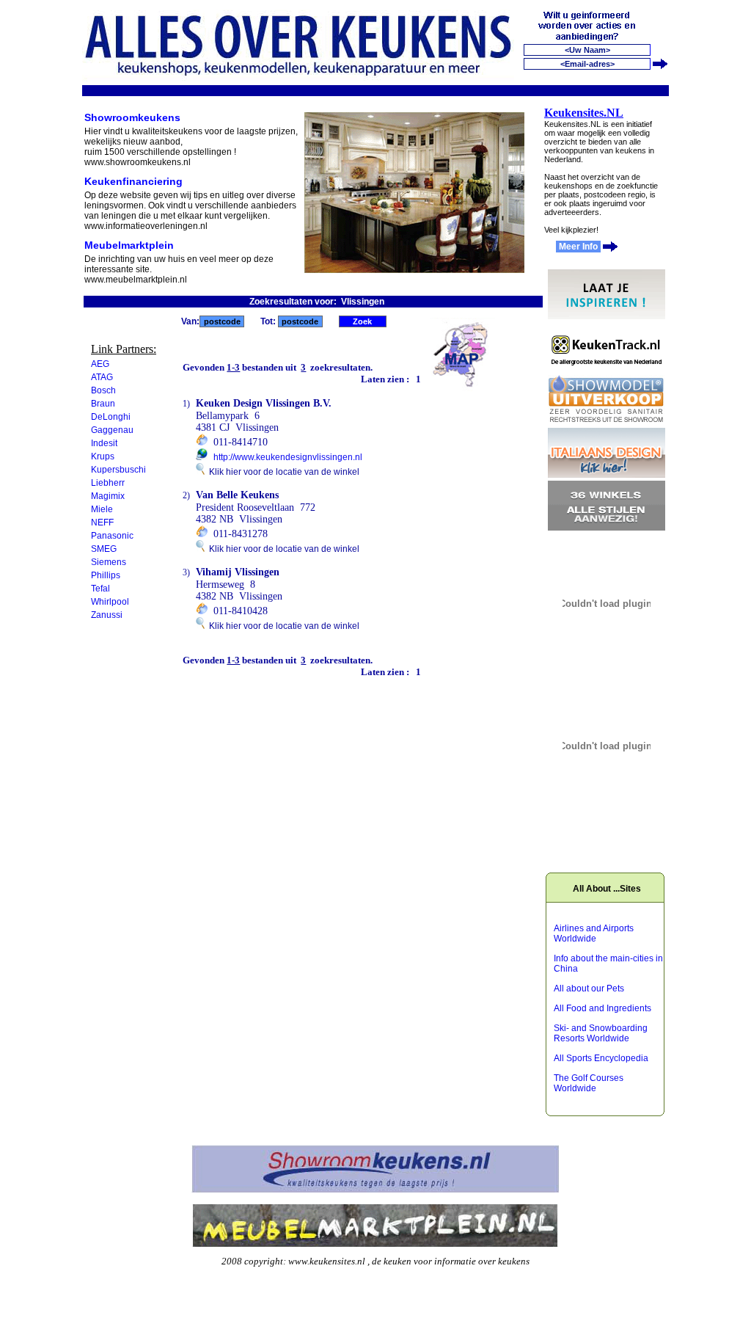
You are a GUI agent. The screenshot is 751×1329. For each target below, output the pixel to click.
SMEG (104, 549)
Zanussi (106, 615)
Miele (102, 509)
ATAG (102, 377)
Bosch (103, 390)
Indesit (104, 443)
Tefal (100, 588)
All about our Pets (589, 988)
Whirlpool (110, 602)
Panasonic (112, 536)
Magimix (108, 496)
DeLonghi (111, 417)
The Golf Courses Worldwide (588, 1083)
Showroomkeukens (132, 117)
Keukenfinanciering (133, 181)
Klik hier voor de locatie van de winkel (282, 472)
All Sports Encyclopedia (601, 1058)
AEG (100, 364)
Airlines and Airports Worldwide (594, 933)
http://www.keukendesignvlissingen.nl (287, 457)
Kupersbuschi (118, 470)
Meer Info (578, 246)
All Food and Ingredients (602, 1008)
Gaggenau (112, 430)
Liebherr (108, 483)
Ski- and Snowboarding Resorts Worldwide (601, 1033)
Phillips (105, 575)
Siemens (108, 562)
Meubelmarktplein (129, 245)
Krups (102, 456)
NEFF (102, 522)
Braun (103, 403)
